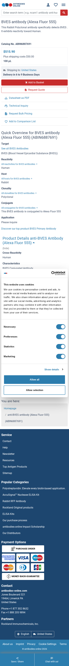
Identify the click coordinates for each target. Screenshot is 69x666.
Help (5, 447)
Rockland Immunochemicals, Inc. (20, 623)
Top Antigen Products (15, 466)
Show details (51, 369)
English (25, 634)
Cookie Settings (47, 644)
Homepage (10, 408)
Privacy (31, 644)
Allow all (34, 379)
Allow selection (34, 390)
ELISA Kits (8, 513)
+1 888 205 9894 (15, 612)
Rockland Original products (18, 507)
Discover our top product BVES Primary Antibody (28, 228)
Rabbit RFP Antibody (14, 501)
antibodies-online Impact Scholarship (24, 526)
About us (8, 644)
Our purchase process (15, 520)
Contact (7, 441)
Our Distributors (11, 533)
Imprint (20, 644)
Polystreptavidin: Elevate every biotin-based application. (34, 488)
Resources (8, 460)
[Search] (64, 13)
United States (28, 70)
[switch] (60, 336)
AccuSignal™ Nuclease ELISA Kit (21, 494)
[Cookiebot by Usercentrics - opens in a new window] (51, 273)
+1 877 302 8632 (18, 608)
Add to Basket (36, 82)
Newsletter (8, 453)
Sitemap (7, 473)
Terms (63, 644)
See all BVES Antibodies (14, 148)
